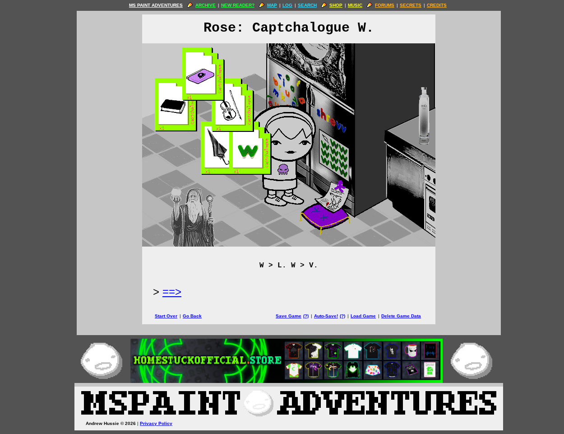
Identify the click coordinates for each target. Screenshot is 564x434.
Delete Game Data (401, 315)
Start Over (166, 315)
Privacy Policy (156, 423)
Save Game (288, 315)
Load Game (363, 315)
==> (171, 291)
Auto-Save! (326, 315)
